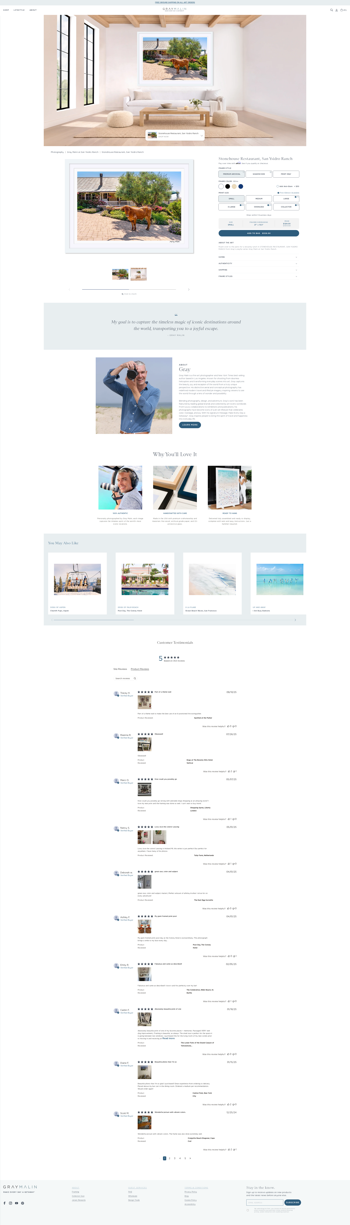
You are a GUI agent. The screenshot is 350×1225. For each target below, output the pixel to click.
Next (188, 289)
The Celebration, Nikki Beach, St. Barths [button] (200, 991)
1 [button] (164, 1158)
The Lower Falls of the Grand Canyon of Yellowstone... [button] (197, 1044)
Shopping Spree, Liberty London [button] (200, 809)
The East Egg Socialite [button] (203, 900)
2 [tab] (152, 289)
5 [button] (185, 1158)
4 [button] (180, 1158)
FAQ (130, 1192)
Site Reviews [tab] (120, 669)
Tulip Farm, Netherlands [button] (204, 855)
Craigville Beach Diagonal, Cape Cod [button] (201, 1139)
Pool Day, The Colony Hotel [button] (202, 946)
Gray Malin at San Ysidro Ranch (82, 152)
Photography (57, 152)
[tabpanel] (175, 927)
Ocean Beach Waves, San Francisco (201, 611)
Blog (187, 1196)
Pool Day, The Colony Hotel (130, 611)
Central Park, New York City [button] (202, 1094)
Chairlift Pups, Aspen (59, 611)
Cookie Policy (191, 1200)
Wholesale (132, 1196)
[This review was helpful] (228, 726)
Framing (75, 1192)
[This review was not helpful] (233, 726)
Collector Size (78, 1196)
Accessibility (190, 1204)
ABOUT (33, 10)
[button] (331, 10)
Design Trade (134, 1200)
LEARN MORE (190, 425)
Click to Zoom (130, 294)
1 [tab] (105, 289)
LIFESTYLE (19, 10)
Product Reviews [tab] (140, 669)
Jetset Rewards (79, 1200)
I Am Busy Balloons (261, 611)
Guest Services (137, 1188)
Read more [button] (168, 1038)
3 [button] (174, 1158)
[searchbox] (123, 678)
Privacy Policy (191, 1192)
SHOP (6, 10)
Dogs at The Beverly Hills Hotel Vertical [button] (200, 761)
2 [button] (169, 1158)
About (75, 1188)
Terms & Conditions (196, 1188)
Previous (69, 289)
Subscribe (292, 1202)
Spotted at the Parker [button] (203, 718)
